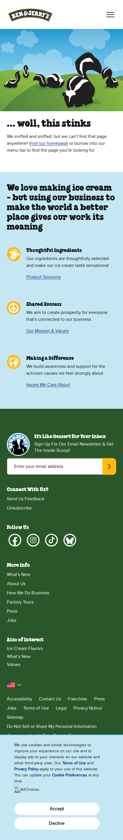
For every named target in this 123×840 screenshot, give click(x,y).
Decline (57, 823)
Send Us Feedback (25, 499)
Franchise (77, 699)
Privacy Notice (88, 708)
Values (13, 664)
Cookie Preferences (69, 775)
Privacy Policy (26, 769)
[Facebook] (15, 540)
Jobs (11, 620)
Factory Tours (20, 602)
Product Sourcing (43, 277)
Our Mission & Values (47, 331)
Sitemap (15, 717)
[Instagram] (33, 540)
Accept (57, 809)
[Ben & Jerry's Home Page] (30, 14)
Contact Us (50, 699)
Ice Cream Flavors (25, 648)
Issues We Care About (48, 385)
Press (12, 611)
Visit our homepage (48, 143)
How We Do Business (28, 593)
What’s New (19, 656)
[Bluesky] (70, 540)
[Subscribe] (109, 466)
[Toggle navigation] (110, 15)
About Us (16, 584)
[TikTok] (51, 540)
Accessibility (19, 699)
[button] (14, 685)
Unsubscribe (19, 508)
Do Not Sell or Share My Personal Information (52, 726)
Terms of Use (36, 708)
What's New (18, 574)
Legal (61, 708)
